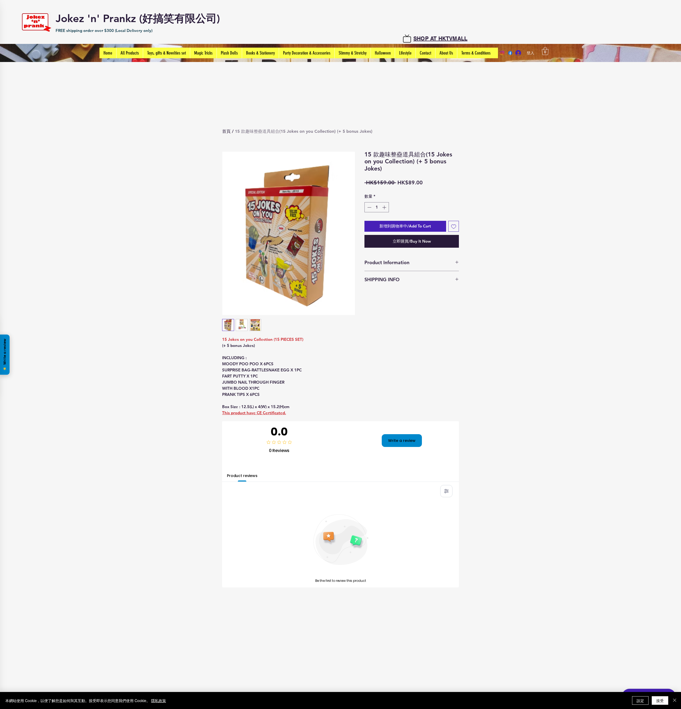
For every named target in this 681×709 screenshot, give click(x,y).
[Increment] (384, 207)
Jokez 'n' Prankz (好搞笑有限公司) (138, 18)
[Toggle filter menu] (446, 491)
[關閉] (674, 700)
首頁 (226, 131)
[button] (545, 51)
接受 (660, 700)
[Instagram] (502, 53)
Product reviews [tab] (242, 475)
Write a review (402, 440)
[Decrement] (368, 207)
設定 (640, 700)
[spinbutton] (376, 207)
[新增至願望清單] (453, 226)
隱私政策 (158, 700)
